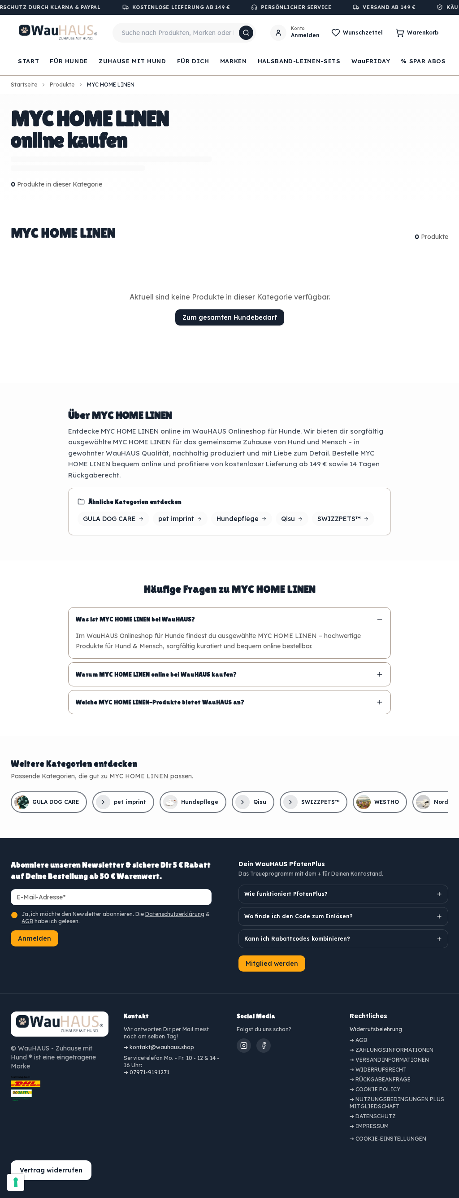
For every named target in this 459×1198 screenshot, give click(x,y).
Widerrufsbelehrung (376, 1029)
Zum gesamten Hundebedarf (229, 317)
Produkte (62, 84)
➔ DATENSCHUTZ (373, 1116)
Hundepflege (238, 519)
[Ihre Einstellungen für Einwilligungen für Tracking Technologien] (15, 1182)
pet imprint (176, 519)
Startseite (24, 84)
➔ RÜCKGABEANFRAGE (380, 1079)
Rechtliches (368, 1016)
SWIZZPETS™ (339, 519)
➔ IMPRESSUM (369, 1126)
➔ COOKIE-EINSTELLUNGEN (388, 1138)
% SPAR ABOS (423, 61)
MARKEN (233, 61)
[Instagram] (244, 1045)
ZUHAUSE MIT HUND (132, 61)
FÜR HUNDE (69, 61)
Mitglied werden (272, 963)
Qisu (288, 519)
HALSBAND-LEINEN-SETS (299, 61)
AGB (27, 921)
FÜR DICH (193, 61)
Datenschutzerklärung (174, 914)
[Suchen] (246, 33)
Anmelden (34, 938)
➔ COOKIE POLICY (375, 1089)
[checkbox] (14, 915)
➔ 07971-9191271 (146, 1072)
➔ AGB (358, 1040)
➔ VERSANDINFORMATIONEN (389, 1059)
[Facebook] (263, 1045)
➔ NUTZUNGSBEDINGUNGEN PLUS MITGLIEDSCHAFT (397, 1103)
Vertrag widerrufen (51, 1170)
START (28, 61)
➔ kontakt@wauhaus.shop (159, 1047)
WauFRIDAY (370, 61)
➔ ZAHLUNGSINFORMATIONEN (391, 1049)
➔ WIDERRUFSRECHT (378, 1069)
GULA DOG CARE (109, 519)
